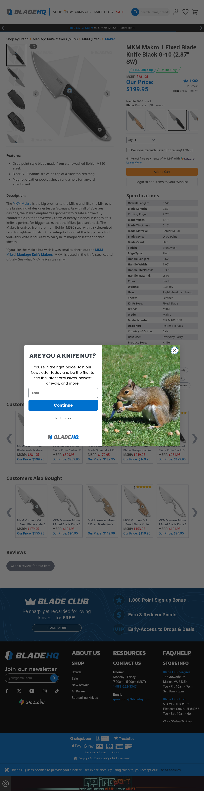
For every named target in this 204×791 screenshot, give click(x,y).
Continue (63, 405)
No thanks (63, 418)
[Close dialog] (174, 350)
